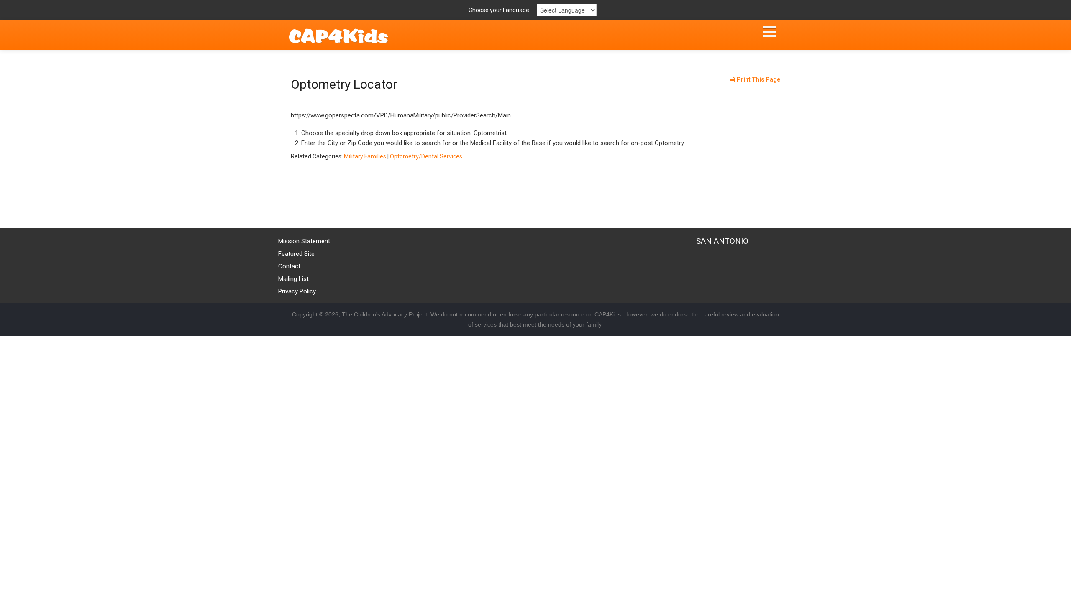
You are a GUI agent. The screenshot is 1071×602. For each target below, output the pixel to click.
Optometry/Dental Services (426, 156)
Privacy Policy (297, 291)
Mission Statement (304, 241)
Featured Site (296, 254)
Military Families (365, 156)
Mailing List (293, 279)
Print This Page (757, 79)
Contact (289, 266)
